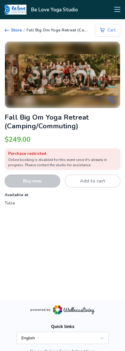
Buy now (32, 181)
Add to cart (92, 181)
